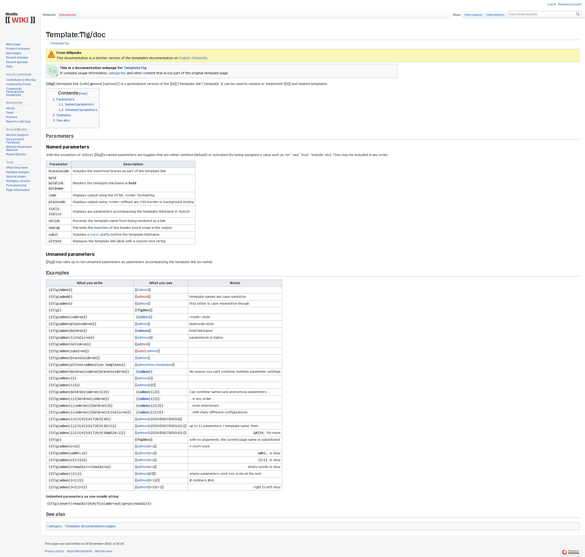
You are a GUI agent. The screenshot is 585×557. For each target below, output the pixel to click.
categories (117, 73)
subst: (95, 234)
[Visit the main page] (20, 18)
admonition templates (154, 365)
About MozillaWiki (79, 551)
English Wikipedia (193, 58)
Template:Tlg (60, 43)
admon (142, 303)
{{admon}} (142, 358)
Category (54, 526)
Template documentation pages (90, 526)
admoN (142, 297)
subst (141, 351)
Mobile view (103, 551)
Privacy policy (54, 551)
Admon (142, 290)
